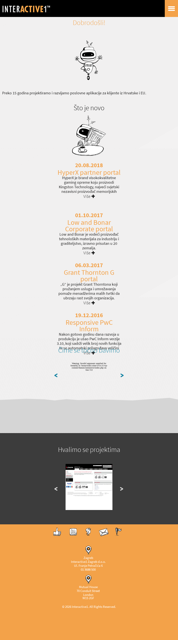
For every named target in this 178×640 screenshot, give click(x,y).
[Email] (104, 535)
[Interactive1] (31, 8)
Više (87, 196)
